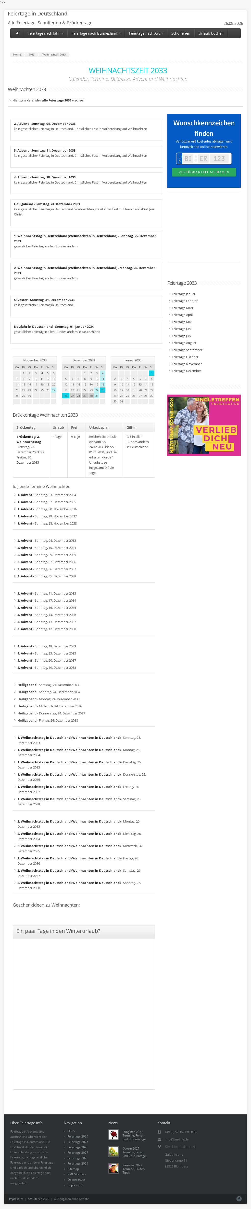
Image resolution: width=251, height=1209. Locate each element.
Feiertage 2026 (78, 1147)
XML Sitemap (77, 1174)
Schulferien (180, 33)
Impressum (75, 1185)
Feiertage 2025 (78, 1142)
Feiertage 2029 (78, 1163)
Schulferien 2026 (38, 1199)
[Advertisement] (204, 230)
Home (72, 1131)
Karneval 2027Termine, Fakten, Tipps (134, 1169)
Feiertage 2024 (78, 1136)
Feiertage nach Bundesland (94, 33)
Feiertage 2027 (78, 1153)
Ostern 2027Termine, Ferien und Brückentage (134, 1152)
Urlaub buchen (211, 33)
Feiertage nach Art (144, 33)
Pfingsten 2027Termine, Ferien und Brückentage (134, 1135)
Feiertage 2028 (78, 1158)
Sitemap (73, 1169)
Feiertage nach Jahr (44, 33)
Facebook (239, 1199)
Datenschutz (76, 1180)
